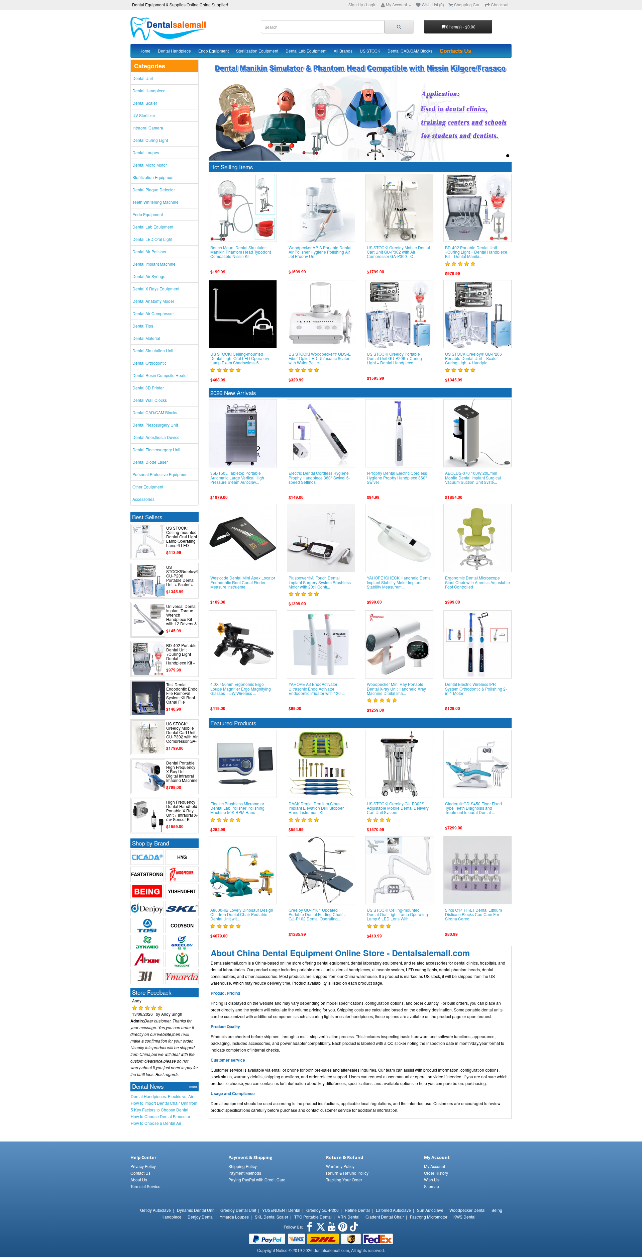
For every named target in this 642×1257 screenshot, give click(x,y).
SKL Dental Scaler (271, 1217)
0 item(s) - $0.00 (460, 26)
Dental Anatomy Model (153, 301)
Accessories (143, 499)
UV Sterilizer (143, 115)
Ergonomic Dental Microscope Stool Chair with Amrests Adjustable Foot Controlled (477, 582)
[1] (485, 156)
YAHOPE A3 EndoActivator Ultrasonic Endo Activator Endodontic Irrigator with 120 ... (317, 688)
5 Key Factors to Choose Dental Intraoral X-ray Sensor (159, 1110)
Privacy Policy (143, 1166)
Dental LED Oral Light (152, 239)
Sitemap (431, 1186)
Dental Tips (142, 326)
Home (144, 51)
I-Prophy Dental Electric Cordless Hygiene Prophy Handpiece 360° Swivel (397, 477)
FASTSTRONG (147, 874)
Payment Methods (244, 1173)
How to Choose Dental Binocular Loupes (160, 1116)
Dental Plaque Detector (153, 189)
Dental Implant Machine (154, 264)
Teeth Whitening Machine (155, 202)
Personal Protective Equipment (160, 474)
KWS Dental (464, 1217)
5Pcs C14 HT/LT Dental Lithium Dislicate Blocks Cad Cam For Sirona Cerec (473, 914)
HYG (182, 857)
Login (371, 4)
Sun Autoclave (430, 1210)
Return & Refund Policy (347, 1173)
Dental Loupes (145, 152)
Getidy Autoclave (155, 1210)
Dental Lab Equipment (306, 51)
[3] (500, 156)
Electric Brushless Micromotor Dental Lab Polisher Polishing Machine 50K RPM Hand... (237, 808)
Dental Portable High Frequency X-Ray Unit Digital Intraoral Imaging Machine (182, 771)
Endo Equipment (213, 51)
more (193, 1086)
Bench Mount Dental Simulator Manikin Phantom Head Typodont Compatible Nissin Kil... (240, 252)
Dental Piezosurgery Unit (155, 425)
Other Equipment (147, 486)
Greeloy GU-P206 (322, 1210)
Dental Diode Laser (150, 462)
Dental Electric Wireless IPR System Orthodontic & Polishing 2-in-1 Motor (476, 688)
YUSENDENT (182, 891)
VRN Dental (348, 1217)
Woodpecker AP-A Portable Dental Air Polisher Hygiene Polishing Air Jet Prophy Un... (320, 252)
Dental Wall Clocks (149, 400)
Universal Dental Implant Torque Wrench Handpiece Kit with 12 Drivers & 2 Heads (181, 617)
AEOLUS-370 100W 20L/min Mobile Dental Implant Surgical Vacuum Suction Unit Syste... (473, 477)
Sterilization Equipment (257, 51)
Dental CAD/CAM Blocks (410, 51)
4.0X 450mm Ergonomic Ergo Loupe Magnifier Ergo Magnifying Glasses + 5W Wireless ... (240, 688)
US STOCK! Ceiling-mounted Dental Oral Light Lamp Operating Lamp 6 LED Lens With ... (181, 539)
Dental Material (146, 338)
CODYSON (182, 925)
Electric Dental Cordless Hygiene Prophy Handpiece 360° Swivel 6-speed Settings (319, 477)
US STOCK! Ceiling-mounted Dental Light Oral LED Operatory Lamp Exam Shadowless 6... (239, 358)
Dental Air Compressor (153, 313)
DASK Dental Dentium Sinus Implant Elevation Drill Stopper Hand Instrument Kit (316, 808)
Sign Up (355, 4)
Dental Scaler (144, 103)
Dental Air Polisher (149, 251)
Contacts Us (455, 51)
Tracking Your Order (344, 1179)
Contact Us (140, 1173)
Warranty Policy (340, 1166)
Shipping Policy (242, 1166)
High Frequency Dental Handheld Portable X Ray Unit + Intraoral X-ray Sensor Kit (182, 810)
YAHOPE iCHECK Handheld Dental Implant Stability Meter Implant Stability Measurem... (399, 582)
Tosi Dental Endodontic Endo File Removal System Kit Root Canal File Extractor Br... (182, 695)
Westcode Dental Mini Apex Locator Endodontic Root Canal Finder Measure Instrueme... (242, 582)
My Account (434, 1166)
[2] (492, 156)
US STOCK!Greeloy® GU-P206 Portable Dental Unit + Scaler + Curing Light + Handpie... (182, 580)
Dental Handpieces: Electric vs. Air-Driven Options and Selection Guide (163, 1096)
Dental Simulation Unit (152, 350)
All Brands (343, 51)
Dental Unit (142, 78)
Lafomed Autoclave (393, 1210)
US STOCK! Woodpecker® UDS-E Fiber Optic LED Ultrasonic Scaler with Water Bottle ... (320, 358)
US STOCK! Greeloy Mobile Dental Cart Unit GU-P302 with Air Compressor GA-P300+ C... (182, 734)
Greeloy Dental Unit (238, 1210)
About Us (138, 1179)
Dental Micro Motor (149, 165)
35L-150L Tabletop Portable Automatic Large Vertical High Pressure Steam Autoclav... (237, 477)
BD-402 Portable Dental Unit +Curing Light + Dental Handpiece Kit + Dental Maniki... (181, 656)
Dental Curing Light (150, 140)
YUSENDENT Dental (281, 1210)
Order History (436, 1173)
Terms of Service (145, 1186)
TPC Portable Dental (313, 1217)
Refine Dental (357, 1210)
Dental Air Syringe (149, 276)
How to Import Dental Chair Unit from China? (164, 1103)
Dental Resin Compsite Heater (160, 375)
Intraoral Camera (147, 127)
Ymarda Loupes (234, 1217)
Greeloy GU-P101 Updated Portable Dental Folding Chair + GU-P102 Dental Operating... (317, 914)
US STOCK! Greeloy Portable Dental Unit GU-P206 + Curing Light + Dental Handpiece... (394, 358)
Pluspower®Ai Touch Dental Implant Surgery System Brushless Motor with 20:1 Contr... (320, 582)
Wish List (432, 1179)
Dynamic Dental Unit (195, 1210)
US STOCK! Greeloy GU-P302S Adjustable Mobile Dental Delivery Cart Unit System (398, 808)
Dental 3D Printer (148, 387)
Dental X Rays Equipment (155, 288)
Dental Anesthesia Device (156, 437)
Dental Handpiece (174, 51)
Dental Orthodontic (149, 363)
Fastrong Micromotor (428, 1217)
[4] (508, 156)
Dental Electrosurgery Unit (156, 449)
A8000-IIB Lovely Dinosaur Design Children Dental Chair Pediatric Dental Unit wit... (241, 914)
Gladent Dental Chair (384, 1217)
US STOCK (370, 51)
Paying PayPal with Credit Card (257, 1179)
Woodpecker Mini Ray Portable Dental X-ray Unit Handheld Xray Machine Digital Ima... (396, 688)
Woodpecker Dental (467, 1210)
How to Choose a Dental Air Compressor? (156, 1123)
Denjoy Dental (201, 1217)
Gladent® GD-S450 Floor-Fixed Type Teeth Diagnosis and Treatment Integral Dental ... (473, 808)
